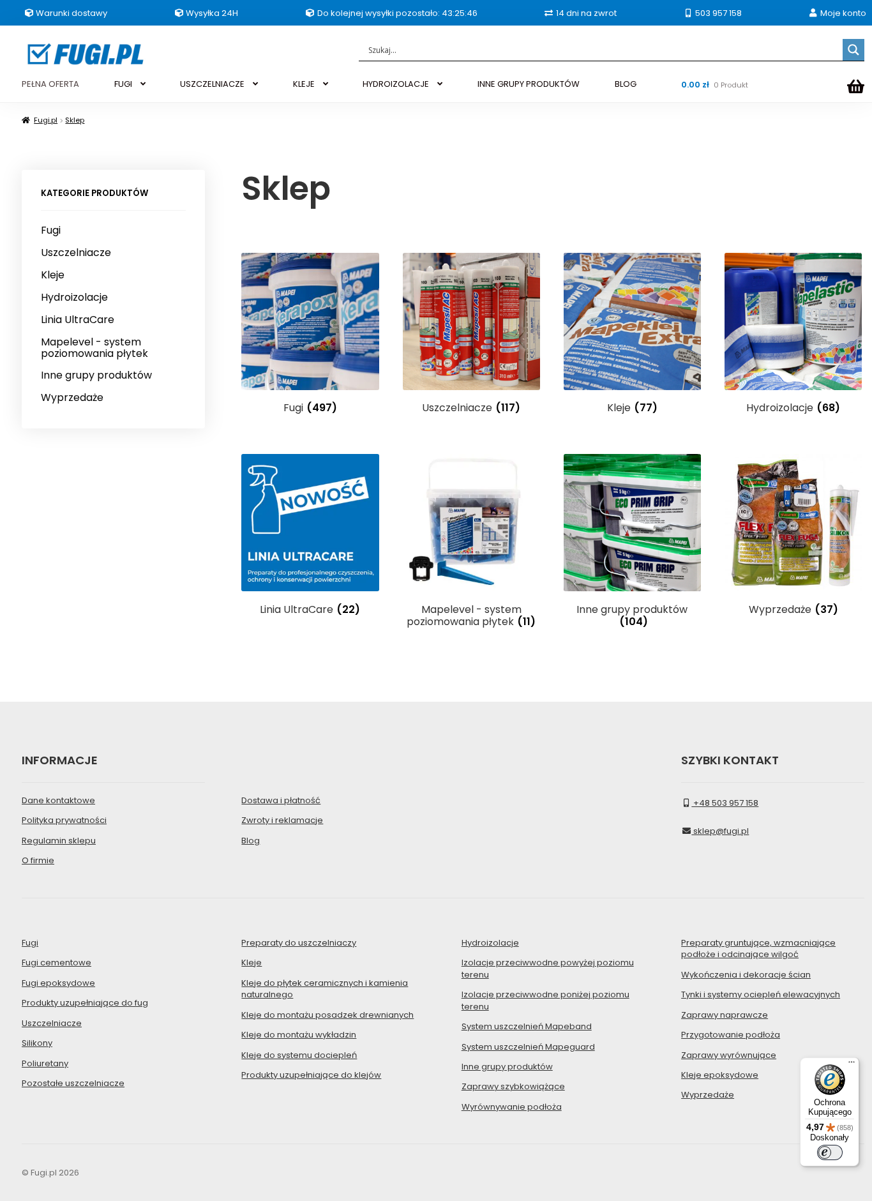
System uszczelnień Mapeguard (528, 1047)
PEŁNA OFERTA (50, 84)
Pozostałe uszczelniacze (73, 1083)
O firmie (38, 860)
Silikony (37, 1043)
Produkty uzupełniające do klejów (311, 1075)
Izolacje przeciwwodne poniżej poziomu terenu (545, 1000)
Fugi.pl (45, 120)
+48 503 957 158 (724, 803)
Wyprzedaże (72, 398)
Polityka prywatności (64, 820)
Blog (250, 841)
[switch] (830, 1152)
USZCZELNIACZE (212, 84)
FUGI (123, 84)
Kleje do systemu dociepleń (299, 1055)
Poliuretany (45, 1063)
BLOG (625, 84)
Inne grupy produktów (96, 375)
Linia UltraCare (77, 320)
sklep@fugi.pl (720, 831)
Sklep (74, 120)
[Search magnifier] (853, 50)
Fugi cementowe (56, 962)
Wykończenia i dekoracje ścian (746, 975)
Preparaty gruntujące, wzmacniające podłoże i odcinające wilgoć (758, 948)
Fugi (51, 230)
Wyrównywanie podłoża (512, 1107)
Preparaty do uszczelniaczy (298, 943)
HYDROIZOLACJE (396, 84)
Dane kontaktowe (58, 800)
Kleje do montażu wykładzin (298, 1035)
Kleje (52, 275)
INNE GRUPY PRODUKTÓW (528, 84)
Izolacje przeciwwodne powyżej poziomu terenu (548, 968)
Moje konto (842, 13)
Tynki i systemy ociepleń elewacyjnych (760, 994)
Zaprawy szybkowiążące (513, 1086)
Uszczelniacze (76, 253)
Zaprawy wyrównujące (728, 1055)
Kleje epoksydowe (719, 1075)
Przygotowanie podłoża (730, 1035)
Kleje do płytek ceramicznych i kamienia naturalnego (324, 989)
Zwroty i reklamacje (282, 820)
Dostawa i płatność (280, 800)
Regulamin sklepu (59, 841)
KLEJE (304, 84)
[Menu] (851, 1065)
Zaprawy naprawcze (724, 1015)
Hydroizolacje (74, 297)
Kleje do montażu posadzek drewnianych (327, 1015)
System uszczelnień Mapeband (527, 1026)
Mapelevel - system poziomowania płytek (94, 347)
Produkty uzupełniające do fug (85, 1003)
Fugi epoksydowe (58, 983)
